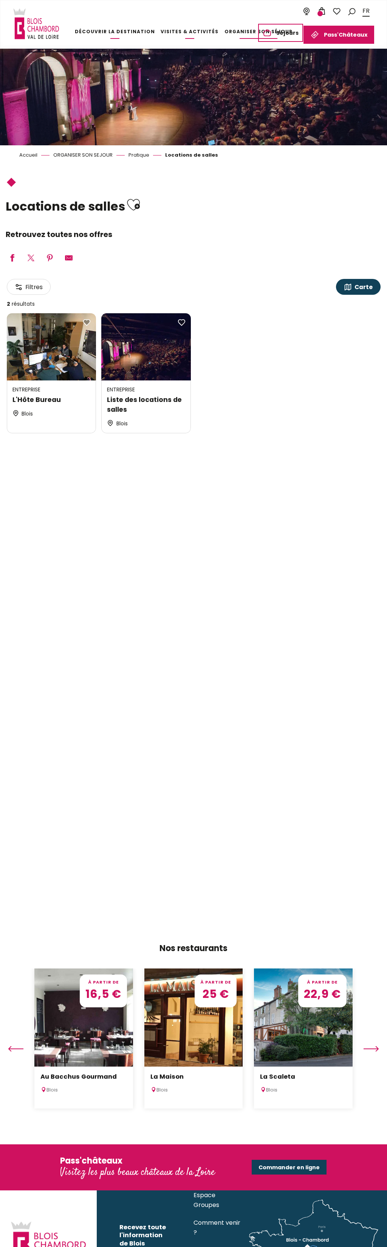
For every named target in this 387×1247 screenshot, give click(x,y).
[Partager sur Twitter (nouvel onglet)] (31, 258)
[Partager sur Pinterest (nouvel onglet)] (49, 258)
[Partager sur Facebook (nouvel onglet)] (12, 258)
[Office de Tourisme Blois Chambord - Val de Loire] (36, 23)
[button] (351, 11)
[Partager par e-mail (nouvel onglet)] (68, 258)
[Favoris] (336, 11)
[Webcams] (306, 11)
